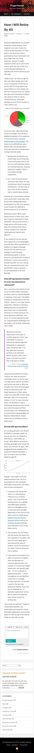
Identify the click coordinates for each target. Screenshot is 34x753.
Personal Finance (8, 726)
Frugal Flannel (17, 5)
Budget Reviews (7, 700)
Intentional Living (8, 711)
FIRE (3, 704)
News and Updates (8, 722)
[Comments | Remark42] (17, 640)
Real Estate (6, 730)
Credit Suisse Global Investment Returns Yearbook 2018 (18, 517)
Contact (27, 14)
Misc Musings (6, 719)
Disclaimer (15, 745)
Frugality (5, 708)
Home (8, 745)
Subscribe (21, 687)
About (6, 14)
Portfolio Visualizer (14, 523)
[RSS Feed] (17, 748)
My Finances (16, 14)
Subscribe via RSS (8, 676)
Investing (5, 715)
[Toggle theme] (30, 3)
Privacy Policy (24, 745)
